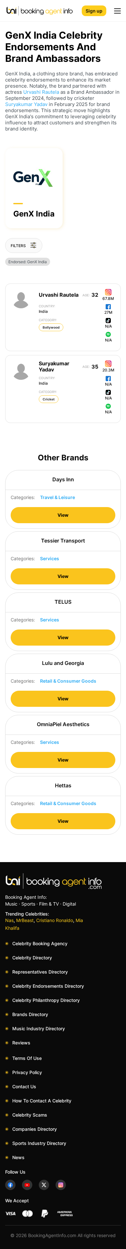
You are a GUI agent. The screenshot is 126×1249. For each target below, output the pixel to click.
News (18, 1157)
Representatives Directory (40, 972)
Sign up (94, 11)
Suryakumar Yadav (26, 104)
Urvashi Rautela (41, 92)
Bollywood (51, 327)
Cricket (49, 399)
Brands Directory (30, 1014)
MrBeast (25, 920)
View (63, 515)
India (47, 309)
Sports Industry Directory (39, 1143)
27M (108, 312)
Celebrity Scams (29, 1115)
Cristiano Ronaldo (54, 920)
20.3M (108, 370)
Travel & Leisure (57, 497)
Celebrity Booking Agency (40, 943)
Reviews (21, 1042)
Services (49, 558)
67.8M (108, 298)
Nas (9, 920)
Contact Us (24, 1086)
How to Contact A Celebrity (41, 1100)
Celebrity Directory (32, 957)
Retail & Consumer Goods (68, 681)
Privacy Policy (27, 1072)
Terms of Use (27, 1058)
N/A (108, 326)
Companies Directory (34, 1129)
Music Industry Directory (38, 1028)
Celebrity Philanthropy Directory (46, 1000)
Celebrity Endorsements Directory (48, 986)
